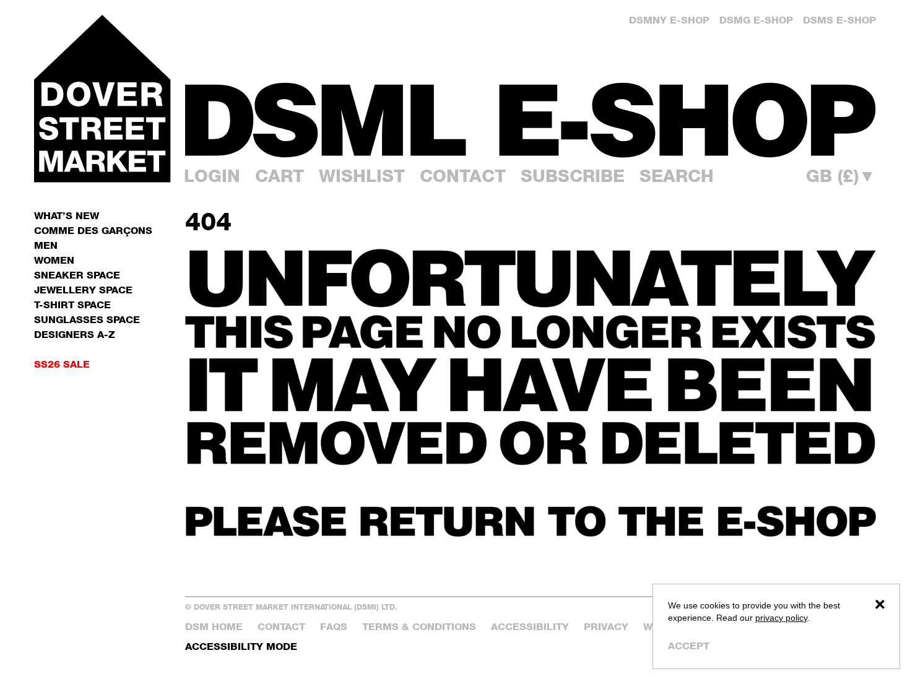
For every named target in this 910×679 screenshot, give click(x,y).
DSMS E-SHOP (839, 20)
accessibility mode (241, 646)
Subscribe (573, 175)
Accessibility (530, 627)
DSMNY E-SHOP (669, 20)
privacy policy (781, 618)
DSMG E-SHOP (756, 20)
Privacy (606, 627)
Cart (279, 175)
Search (676, 175)
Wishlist (362, 175)
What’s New (66, 216)
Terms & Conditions (419, 627)
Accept (688, 646)
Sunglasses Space (87, 320)
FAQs (333, 627)
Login (212, 175)
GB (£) (841, 175)
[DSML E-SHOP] (530, 119)
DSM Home (214, 627)
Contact (463, 175)
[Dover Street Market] (102, 98)
